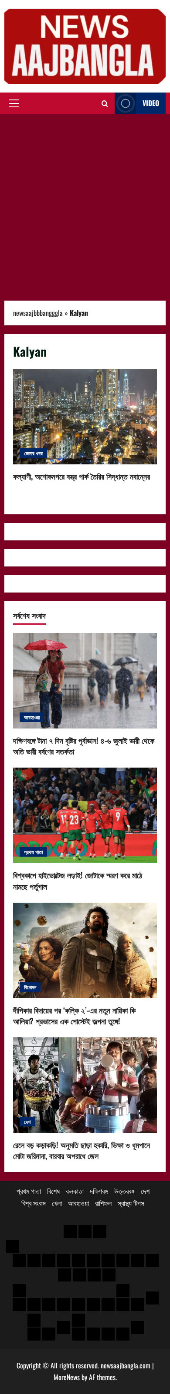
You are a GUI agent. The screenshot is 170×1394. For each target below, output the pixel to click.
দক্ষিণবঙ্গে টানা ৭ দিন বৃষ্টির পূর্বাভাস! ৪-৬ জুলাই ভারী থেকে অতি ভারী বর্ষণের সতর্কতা (83, 746)
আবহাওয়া (32, 717)
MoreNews (67, 1377)
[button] (13, 103)
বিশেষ (53, 1190)
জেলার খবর (33, 453)
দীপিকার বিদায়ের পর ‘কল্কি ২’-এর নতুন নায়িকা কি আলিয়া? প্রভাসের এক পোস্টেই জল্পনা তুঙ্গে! (74, 1015)
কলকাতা (75, 1190)
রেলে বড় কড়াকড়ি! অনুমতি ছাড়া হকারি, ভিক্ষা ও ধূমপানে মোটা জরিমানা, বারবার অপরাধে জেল (81, 1150)
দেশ (27, 1121)
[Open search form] (105, 103)
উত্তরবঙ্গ (124, 1190)
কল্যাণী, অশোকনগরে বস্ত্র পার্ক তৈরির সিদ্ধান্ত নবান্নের (85, 416)
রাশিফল (103, 1203)
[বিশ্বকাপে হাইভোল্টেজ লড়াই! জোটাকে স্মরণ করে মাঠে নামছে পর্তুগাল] (85, 815)
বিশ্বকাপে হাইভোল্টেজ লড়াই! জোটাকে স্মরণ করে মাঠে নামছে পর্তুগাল (77, 880)
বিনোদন (30, 986)
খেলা (57, 1203)
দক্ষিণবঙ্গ (99, 1190)
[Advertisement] (85, 203)
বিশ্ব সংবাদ (33, 1203)
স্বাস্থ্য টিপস (131, 1203)
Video (151, 103)
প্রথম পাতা (33, 851)
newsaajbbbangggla (38, 313)
